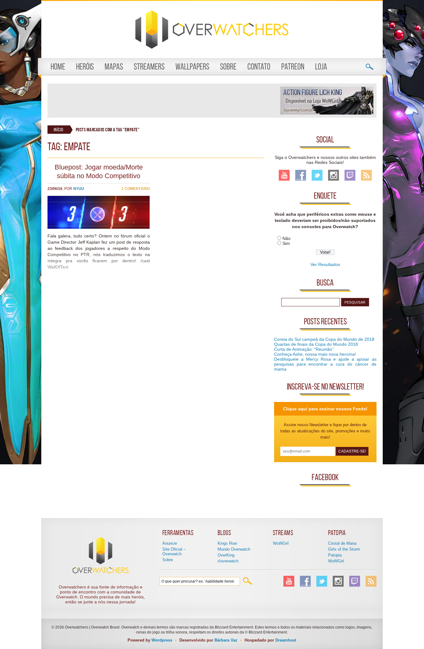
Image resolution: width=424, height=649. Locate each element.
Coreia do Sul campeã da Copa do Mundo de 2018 (324, 339)
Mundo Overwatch (234, 549)
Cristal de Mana (342, 543)
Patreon (292, 66)
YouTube (284, 175)
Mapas (114, 66)
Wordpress (161, 640)
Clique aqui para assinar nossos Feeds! (325, 408)
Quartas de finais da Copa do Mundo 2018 (316, 344)
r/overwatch (228, 561)
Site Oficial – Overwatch (174, 551)
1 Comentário (135, 189)
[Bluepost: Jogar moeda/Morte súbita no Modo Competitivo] (98, 227)
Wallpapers (192, 66)
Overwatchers (211, 29)
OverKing (226, 555)
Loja (321, 66)
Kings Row (227, 543)
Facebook (300, 175)
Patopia (335, 555)
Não (286, 238)
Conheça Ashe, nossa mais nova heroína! (315, 354)
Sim (286, 243)
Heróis (85, 66)
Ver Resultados (325, 264)
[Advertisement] (164, 101)
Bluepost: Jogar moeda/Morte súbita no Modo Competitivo (99, 171)
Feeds (366, 175)
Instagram (333, 175)
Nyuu (78, 189)
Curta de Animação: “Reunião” (304, 349)
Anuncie (169, 543)
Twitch (350, 175)
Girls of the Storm (344, 549)
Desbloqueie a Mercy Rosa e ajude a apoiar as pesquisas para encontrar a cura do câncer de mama (325, 364)
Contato (258, 66)
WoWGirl (281, 543)
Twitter (317, 175)
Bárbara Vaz (225, 640)
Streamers (149, 66)
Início (58, 129)
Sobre (228, 66)
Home (58, 66)
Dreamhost (285, 640)
